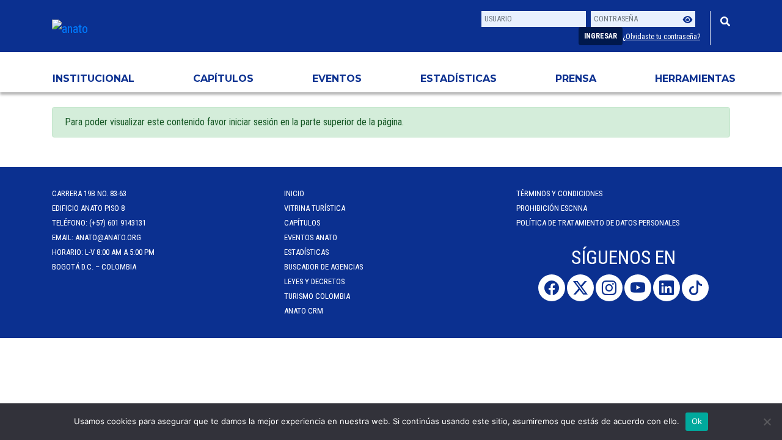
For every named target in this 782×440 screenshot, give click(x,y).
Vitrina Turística (314, 208)
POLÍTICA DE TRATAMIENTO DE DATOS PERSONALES (597, 222)
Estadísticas (458, 78)
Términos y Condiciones (559, 193)
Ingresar (600, 36)
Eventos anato (310, 237)
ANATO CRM (303, 310)
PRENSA (575, 78)
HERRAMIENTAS (695, 78)
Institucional (93, 78)
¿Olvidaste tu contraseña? (661, 36)
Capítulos (223, 78)
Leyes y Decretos (314, 281)
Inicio (294, 193)
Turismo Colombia (317, 296)
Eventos (337, 78)
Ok (697, 421)
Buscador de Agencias (323, 266)
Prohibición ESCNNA (551, 208)
